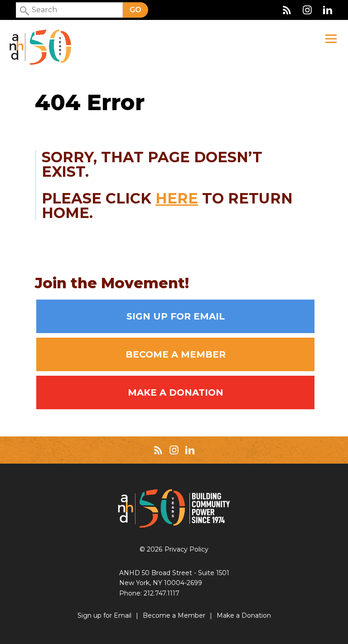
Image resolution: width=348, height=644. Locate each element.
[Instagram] (307, 10)
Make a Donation (175, 392)
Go (135, 9)
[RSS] (286, 10)
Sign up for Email (175, 316)
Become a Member (176, 354)
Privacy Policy (186, 549)
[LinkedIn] (327, 10)
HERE (176, 198)
